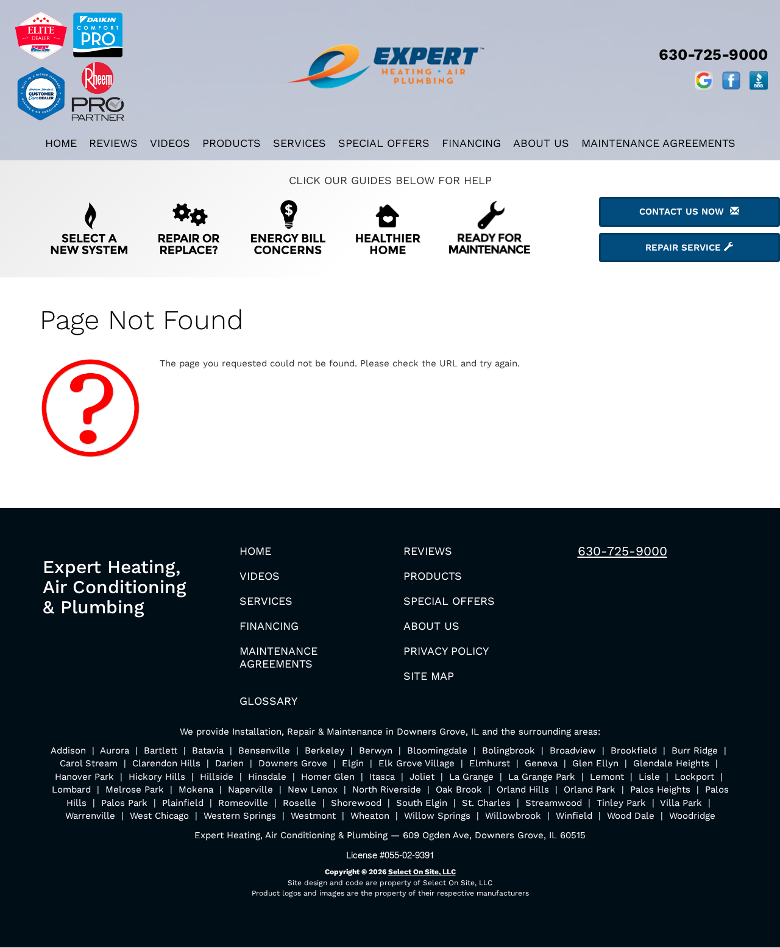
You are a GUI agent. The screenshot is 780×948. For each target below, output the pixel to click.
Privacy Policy (446, 650)
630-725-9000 (622, 550)
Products (231, 143)
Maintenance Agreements (658, 143)
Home (61, 143)
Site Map (428, 675)
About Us (541, 143)
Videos (170, 143)
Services (299, 143)
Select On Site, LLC (422, 872)
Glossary (268, 700)
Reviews (113, 143)
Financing (471, 143)
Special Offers (384, 143)
